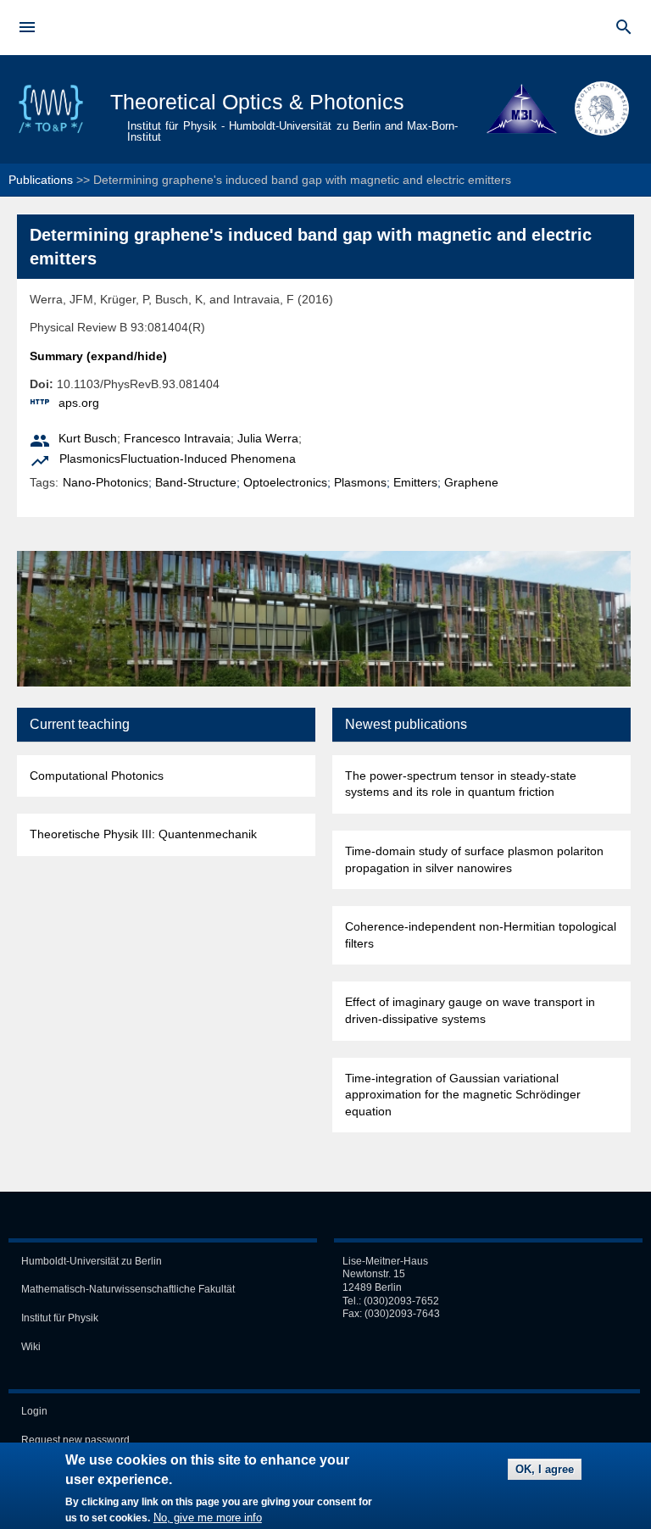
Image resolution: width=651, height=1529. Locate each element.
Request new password (75, 1440)
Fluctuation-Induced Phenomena (208, 458)
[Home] (51, 131)
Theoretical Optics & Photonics (257, 102)
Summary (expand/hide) (98, 356)
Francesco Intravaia (177, 438)
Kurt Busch (87, 438)
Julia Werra (267, 438)
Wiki (31, 1347)
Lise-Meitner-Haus (385, 1261)
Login (34, 1411)
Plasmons (360, 482)
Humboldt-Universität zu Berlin (91, 1261)
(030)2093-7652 (401, 1301)
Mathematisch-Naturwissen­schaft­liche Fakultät (128, 1289)
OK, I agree (544, 1469)
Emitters (415, 482)
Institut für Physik (59, 1318)
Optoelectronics (285, 482)
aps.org (78, 402)
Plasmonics (89, 458)
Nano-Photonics (105, 482)
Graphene (471, 482)
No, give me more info (207, 1517)
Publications (40, 179)
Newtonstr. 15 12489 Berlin (373, 1280)
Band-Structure (195, 482)
